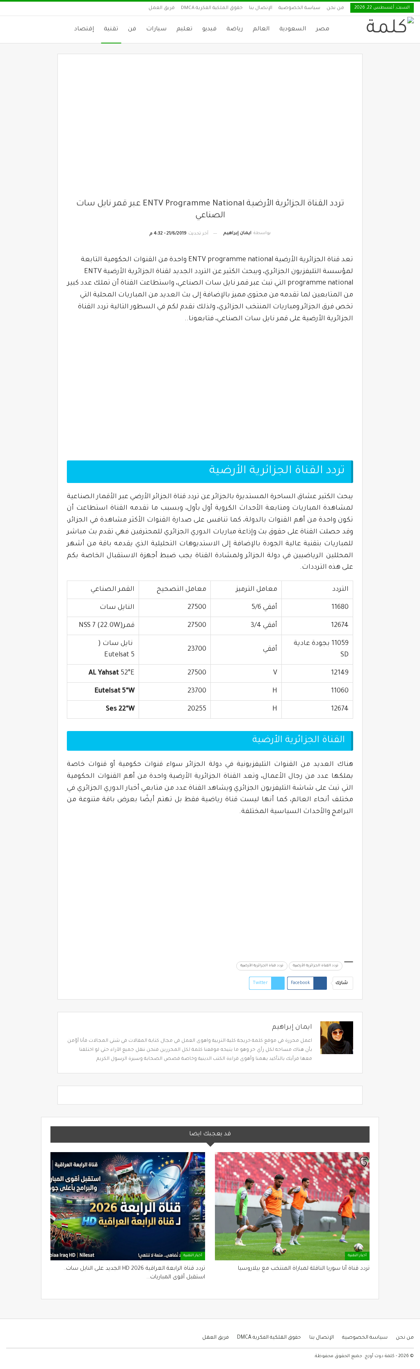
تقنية (111, 29)
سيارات (156, 29)
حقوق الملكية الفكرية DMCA (212, 8)
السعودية (292, 29)
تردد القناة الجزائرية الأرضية (315, 966)
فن (132, 29)
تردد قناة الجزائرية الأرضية (261, 966)
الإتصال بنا (260, 8)
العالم (261, 29)
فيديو (209, 29)
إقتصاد (84, 29)
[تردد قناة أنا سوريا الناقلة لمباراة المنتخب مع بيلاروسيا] (292, 1206)
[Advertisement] (210, 130)
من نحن (335, 8)
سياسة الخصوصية (299, 8)
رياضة (234, 29)
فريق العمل (161, 8)
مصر (322, 29)
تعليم (184, 29)
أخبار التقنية (357, 1256)
